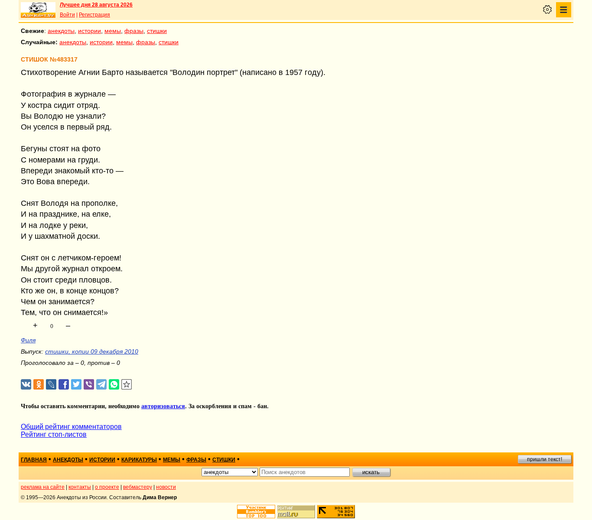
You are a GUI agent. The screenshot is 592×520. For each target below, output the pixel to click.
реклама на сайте (43, 487)
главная (34, 460)
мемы (112, 30)
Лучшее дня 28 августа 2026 (96, 5)
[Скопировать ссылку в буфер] (126, 384)
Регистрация (94, 15)
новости (166, 487)
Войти (67, 15)
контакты (79, 487)
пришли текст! (544, 459)
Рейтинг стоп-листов (54, 434)
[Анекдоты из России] (38, 10)
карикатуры (139, 460)
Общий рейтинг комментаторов (71, 426)
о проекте (107, 487)
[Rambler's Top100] (256, 511)
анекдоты (61, 30)
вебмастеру (137, 487)
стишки (157, 30)
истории (89, 30)
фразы (133, 30)
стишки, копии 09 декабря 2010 (91, 351)
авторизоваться (163, 406)
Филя (28, 340)
